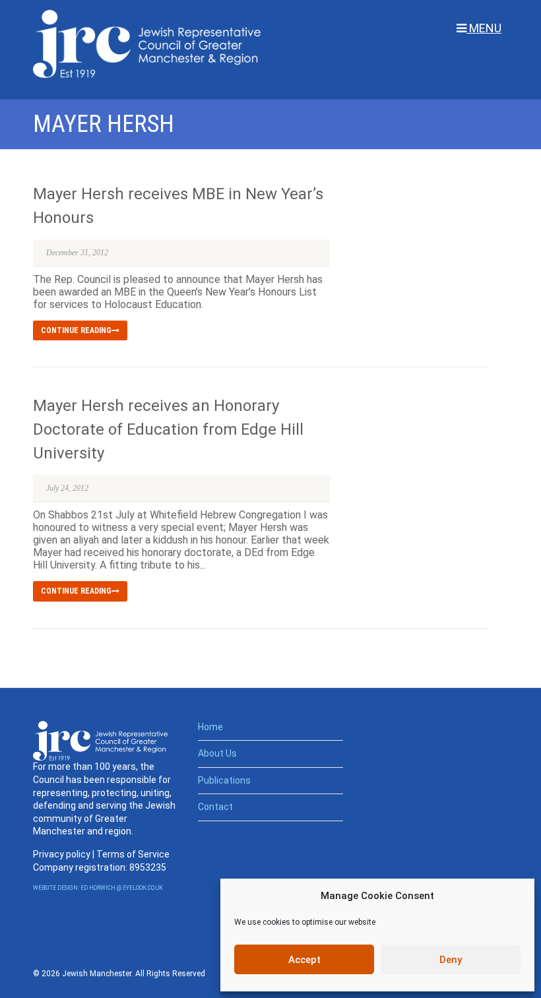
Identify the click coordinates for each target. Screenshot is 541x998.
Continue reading (76, 330)
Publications (224, 780)
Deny (450, 960)
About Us (217, 753)
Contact (215, 806)
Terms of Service (133, 854)
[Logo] (147, 44)
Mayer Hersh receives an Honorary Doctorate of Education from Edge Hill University (168, 429)
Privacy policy (61, 854)
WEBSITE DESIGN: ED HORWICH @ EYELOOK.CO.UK (98, 888)
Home (210, 727)
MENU (483, 28)
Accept (304, 960)
